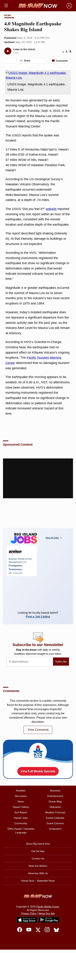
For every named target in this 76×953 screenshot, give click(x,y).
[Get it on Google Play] (49, 920)
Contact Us (38, 858)
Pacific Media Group (47, 906)
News (7, 15)
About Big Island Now (38, 843)
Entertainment (55, 796)
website (51, 209)
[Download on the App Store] (26, 920)
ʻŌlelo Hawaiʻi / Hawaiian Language (20, 830)
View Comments (38, 729)
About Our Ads (47, 913)
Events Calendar (55, 817)
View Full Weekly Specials (38, 771)
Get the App (38, 851)
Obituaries (55, 807)
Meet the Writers (38, 865)
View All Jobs (52, 538)
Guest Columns (55, 823)
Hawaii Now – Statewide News (38, 880)
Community (20, 823)
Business (55, 790)
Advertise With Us (38, 873)
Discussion (21, 796)
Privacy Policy (29, 913)
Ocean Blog (55, 801)
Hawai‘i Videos (21, 807)
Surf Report (20, 812)
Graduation (55, 828)
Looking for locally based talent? (38, 614)
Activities (21, 790)
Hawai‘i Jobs (21, 817)
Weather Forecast (55, 812)
